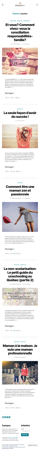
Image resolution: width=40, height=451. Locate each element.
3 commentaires (27, 198)
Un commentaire (26, 43)
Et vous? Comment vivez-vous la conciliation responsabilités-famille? (19, 32)
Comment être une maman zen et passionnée (20, 190)
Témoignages (26, 20)
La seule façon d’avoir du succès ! (20, 115)
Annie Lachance (21, 120)
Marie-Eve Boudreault (17, 198)
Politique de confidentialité (13, 437)
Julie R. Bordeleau (16, 43)
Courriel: (22, 429)
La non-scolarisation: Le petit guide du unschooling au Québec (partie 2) (20, 274)
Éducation (16, 264)
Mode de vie (19, 20)
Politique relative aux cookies (7, 448)
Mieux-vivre (13, 20)
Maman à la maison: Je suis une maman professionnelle (20, 349)
